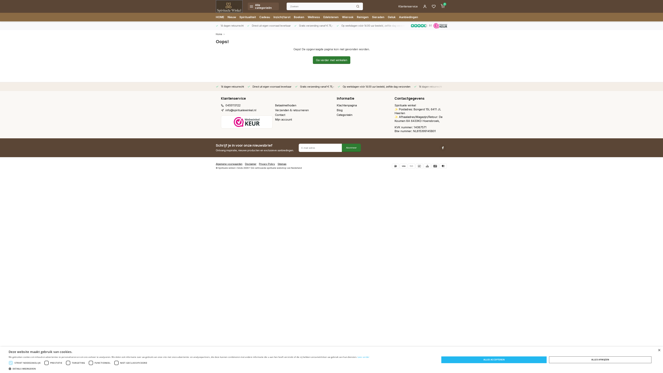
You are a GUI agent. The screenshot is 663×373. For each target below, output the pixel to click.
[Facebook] (442, 147)
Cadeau (264, 17)
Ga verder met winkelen (331, 60)
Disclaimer (250, 164)
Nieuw (232, 17)
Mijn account (283, 119)
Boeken (299, 17)
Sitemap (282, 164)
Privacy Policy (267, 164)
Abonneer (351, 147)
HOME (220, 17)
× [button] (659, 350)
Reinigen (363, 17)
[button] (189, 368)
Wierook (347, 17)
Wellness (314, 17)
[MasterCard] (443, 166)
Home (219, 34)
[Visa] (403, 166)
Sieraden (378, 17)
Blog (340, 110)
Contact (280, 115)
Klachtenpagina (347, 105)
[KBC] (427, 166)
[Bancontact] (419, 166)
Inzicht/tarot (281, 17)
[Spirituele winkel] (229, 6)
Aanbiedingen (408, 17)
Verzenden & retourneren (292, 110)
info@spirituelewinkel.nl (240, 110)
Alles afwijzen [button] (600, 359)
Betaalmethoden (285, 105)
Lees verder (363, 357)
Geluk (392, 17)
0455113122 (233, 105)
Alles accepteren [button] (494, 359)
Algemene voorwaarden (229, 164)
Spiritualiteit (247, 17)
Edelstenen (331, 17)
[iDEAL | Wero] (395, 166)
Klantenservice (408, 6)
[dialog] (331, 360)
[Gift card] (435, 166)
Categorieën (344, 115)
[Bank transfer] (411, 166)
